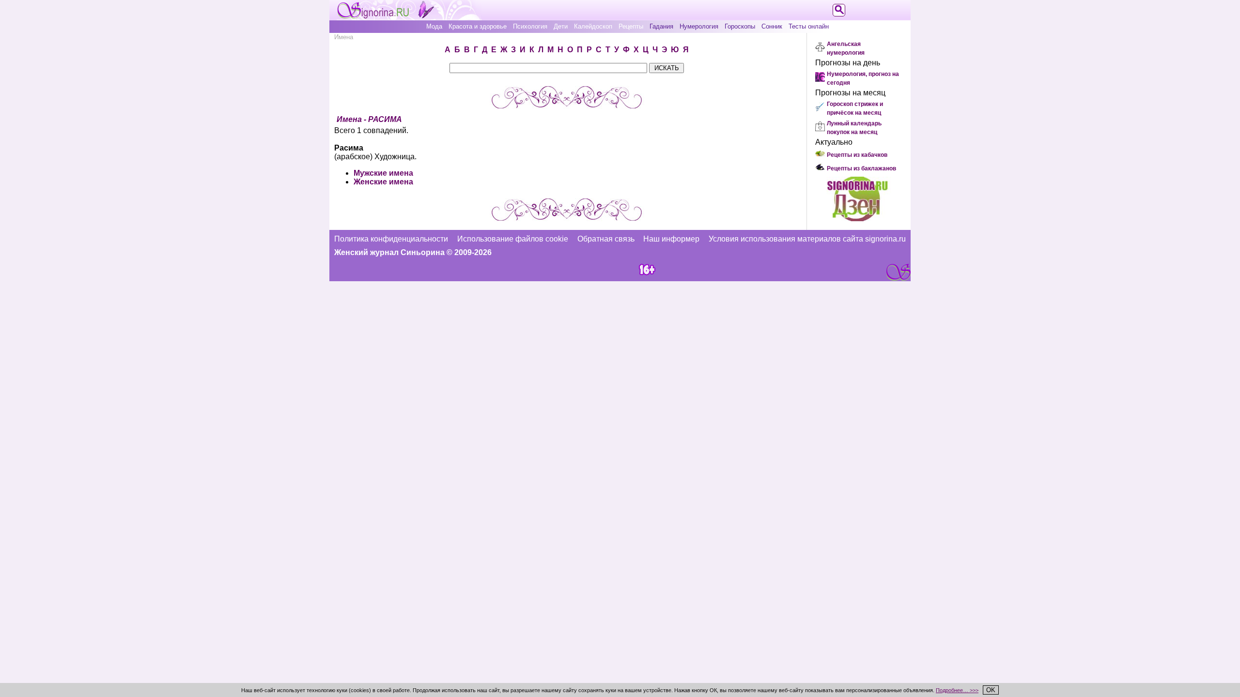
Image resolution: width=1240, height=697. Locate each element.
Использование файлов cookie (512, 239)
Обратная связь (606, 239)
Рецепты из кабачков (857, 155)
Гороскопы (740, 26)
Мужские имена (383, 173)
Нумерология (699, 26)
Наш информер (671, 239)
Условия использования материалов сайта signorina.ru (807, 239)
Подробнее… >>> (957, 690)
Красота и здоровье (478, 26)
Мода (434, 26)
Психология (530, 26)
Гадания (661, 26)
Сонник (771, 26)
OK (990, 690)
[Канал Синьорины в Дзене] (857, 218)
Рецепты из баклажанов (861, 168)
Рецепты (631, 26)
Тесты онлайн (809, 26)
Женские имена (383, 182)
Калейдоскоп (593, 26)
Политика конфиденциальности (391, 239)
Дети (561, 26)
